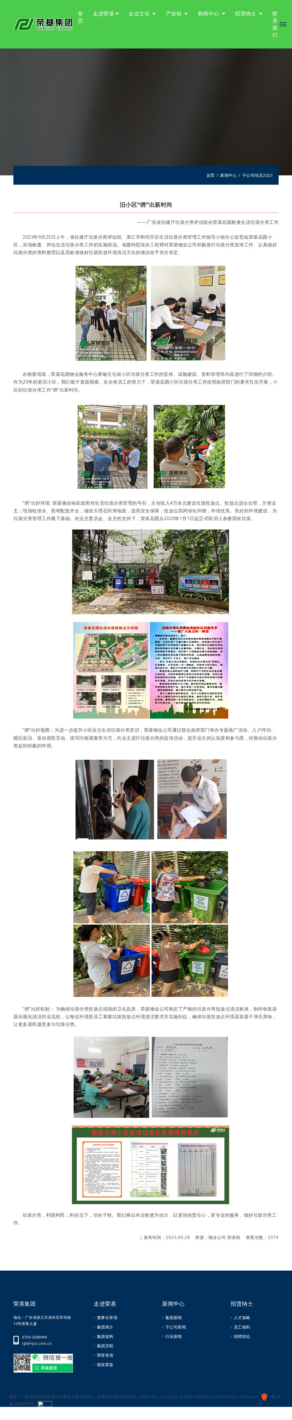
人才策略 (242, 1317)
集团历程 (105, 1345)
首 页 (80, 17)
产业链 (174, 13)
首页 (210, 175)
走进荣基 (103, 13)
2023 (268, 175)
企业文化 (140, 13)
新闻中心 (209, 13)
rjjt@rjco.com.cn (37, 1343)
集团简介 (105, 1327)
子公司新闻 (175, 1327)
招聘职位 (242, 1336)
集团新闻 (173, 1317)
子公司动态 (252, 175)
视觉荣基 (105, 1364)
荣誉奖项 (105, 1355)
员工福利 (242, 1327)
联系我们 (275, 24)
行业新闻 (173, 1336)
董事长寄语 (107, 1317)
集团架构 (105, 1336)
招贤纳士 (246, 13)
